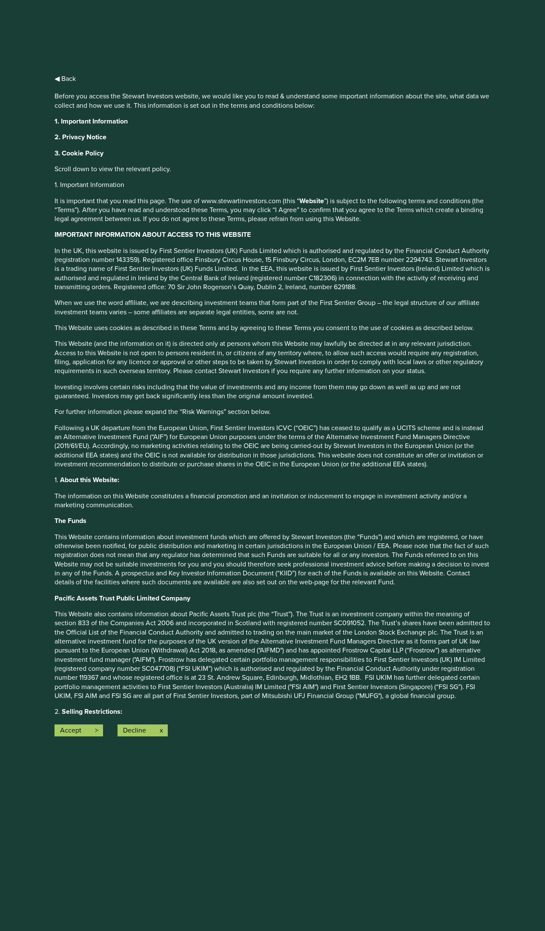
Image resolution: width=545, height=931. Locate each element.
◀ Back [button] (65, 79)
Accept (70, 730)
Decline (134, 730)
